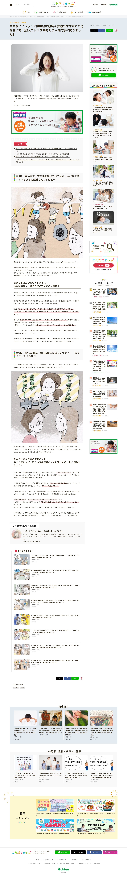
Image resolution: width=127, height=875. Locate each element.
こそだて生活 (79, 12)
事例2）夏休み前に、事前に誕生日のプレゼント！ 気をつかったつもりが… (43, 157)
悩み (23, 687)
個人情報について (83, 863)
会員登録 (103, 4)
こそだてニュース (43, 12)
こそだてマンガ (96, 12)
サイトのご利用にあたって (67, 863)
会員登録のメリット (50, 863)
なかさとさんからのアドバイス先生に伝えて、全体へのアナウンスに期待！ (42, 154)
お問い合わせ (96, 863)
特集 (28, 12)
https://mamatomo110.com (31, 541)
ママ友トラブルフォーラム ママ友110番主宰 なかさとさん (42, 531)
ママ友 (16, 687)
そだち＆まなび (61, 12)
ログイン (95, 4)
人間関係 (23, 22)
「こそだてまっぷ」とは (33, 863)
